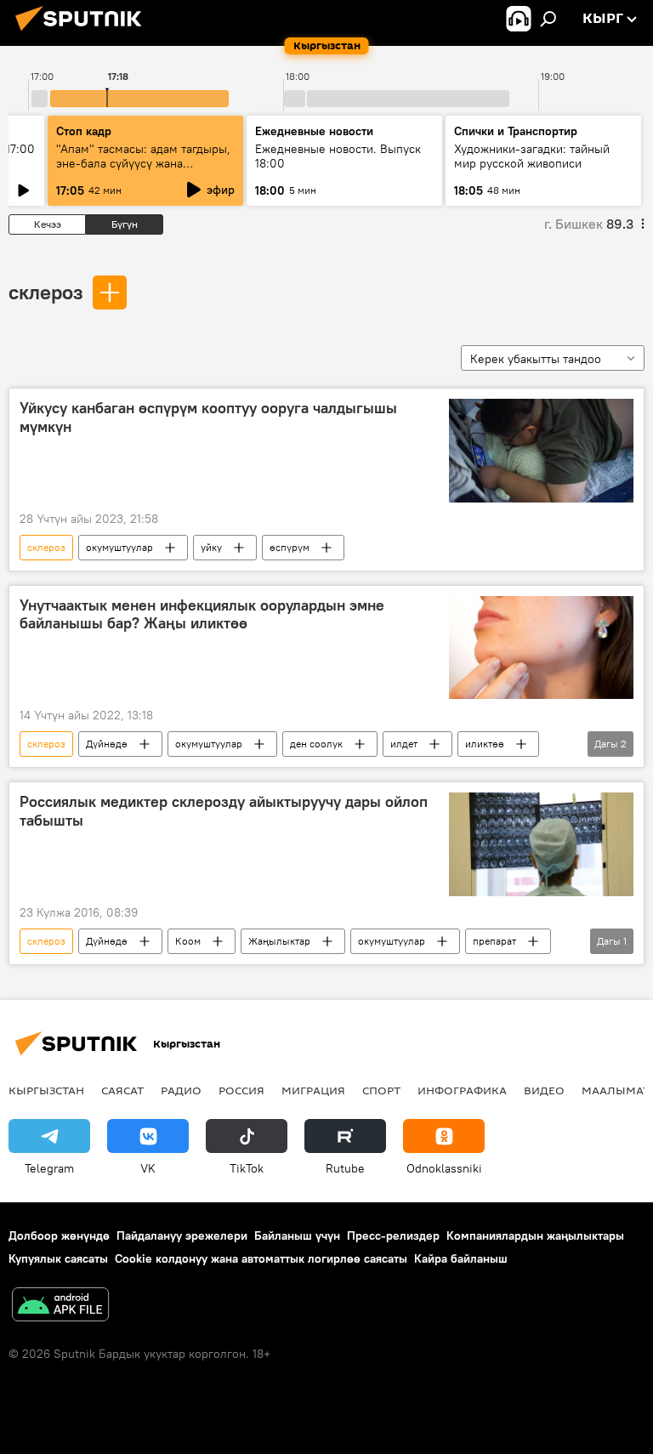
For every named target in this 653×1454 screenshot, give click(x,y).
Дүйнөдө (107, 743)
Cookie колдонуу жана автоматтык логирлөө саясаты (261, 1258)
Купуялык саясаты (58, 1258)
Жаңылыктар (279, 940)
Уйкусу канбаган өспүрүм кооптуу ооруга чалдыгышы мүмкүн (208, 417)
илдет (403, 743)
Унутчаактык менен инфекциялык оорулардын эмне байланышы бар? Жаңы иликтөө (202, 614)
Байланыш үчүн (297, 1235)
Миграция (313, 1090)
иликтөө (484, 743)
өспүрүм (289, 547)
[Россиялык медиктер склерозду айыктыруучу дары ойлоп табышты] (541, 844)
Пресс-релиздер (393, 1235)
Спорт (381, 1090)
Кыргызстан (46, 1090)
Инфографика (462, 1090)
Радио (181, 1090)
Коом (188, 940)
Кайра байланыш (461, 1258)
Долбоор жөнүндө (59, 1235)
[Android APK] (60, 1306)
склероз (46, 291)
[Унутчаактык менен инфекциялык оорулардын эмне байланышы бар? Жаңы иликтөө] (541, 648)
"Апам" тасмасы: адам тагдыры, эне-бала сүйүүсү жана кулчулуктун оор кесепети (143, 163)
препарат (494, 940)
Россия (241, 1090)
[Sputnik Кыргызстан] (83, 33)
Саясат (122, 1090)
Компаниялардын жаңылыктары (535, 1235)
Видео (544, 1090)
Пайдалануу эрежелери (181, 1235)
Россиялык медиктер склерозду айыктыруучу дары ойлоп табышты (224, 811)
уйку (211, 547)
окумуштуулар (119, 547)
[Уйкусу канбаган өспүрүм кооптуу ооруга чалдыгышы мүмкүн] (541, 451)
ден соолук (316, 743)
